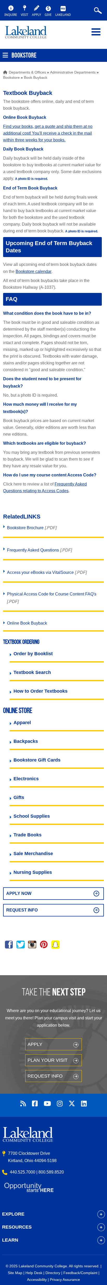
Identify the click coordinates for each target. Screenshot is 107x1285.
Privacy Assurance (65, 1279)
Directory (52, 1273)
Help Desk (33, 1273)
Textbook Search (32, 672)
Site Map (15, 1273)
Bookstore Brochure (25, 528)
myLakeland (30, 34)
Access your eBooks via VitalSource (40, 572)
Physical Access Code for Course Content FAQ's (51, 594)
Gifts (19, 797)
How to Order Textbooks (41, 691)
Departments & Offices (27, 72)
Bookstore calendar (33, 271)
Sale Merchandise (33, 853)
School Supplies (32, 816)
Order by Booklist (33, 653)
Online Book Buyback (27, 623)
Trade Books (28, 834)
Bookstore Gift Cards (37, 760)
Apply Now (18, 893)
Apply (35, 1044)
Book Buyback (35, 77)
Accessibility (37, 1279)
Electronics (26, 778)
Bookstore (11, 77)
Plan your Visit (48, 1060)
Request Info (22, 910)
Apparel (22, 722)
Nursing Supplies (33, 872)
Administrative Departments (73, 72)
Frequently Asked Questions (33, 550)
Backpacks (26, 741)
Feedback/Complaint (80, 1273)
